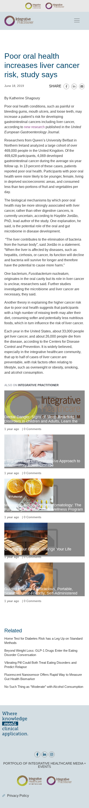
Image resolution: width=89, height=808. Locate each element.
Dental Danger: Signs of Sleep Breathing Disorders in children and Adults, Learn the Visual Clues (41, 421)
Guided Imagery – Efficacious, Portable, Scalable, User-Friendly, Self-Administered (40, 591)
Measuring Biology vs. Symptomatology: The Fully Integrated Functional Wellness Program (43, 507)
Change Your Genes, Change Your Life (37, 549)
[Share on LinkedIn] (74, 86)
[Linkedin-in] (44, 754)
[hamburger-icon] (76, 21)
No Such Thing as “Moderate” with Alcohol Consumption (43, 686)
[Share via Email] (82, 86)
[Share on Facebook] (66, 86)
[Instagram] (52, 754)
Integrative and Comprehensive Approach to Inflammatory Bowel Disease (42, 463)
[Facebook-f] (37, 754)
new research (34, 127)
